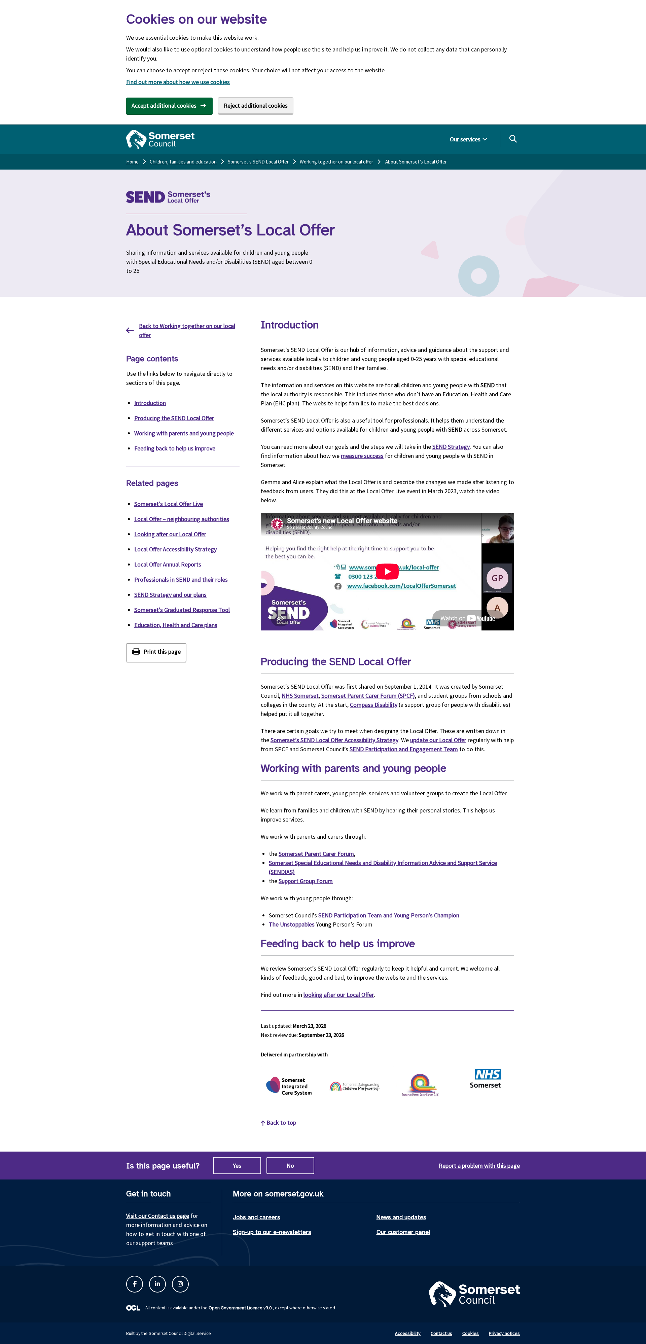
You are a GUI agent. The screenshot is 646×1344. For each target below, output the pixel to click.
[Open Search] (513, 139)
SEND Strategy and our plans (170, 594)
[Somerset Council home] (160, 139)
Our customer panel (403, 1232)
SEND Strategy (451, 446)
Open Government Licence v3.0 (240, 1308)
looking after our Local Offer (338, 994)
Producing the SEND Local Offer (174, 418)
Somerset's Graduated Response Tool (182, 610)
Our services (465, 139)
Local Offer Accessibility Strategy (175, 549)
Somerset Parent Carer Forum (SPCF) (368, 695)
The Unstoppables (292, 924)
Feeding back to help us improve (174, 448)
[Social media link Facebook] (134, 1284)
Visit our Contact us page (157, 1216)
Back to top (280, 1122)
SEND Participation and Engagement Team (404, 749)
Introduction (150, 403)
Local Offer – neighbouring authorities (181, 519)
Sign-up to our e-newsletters (272, 1232)
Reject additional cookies (256, 105)
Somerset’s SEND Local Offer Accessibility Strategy (334, 740)
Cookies (470, 1333)
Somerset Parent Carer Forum (316, 854)
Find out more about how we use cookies (178, 82)
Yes (237, 1165)
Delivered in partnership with (294, 1054)
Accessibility (408, 1333)
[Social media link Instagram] (180, 1284)
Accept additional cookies (164, 105)
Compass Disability (373, 705)
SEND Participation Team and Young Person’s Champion (388, 915)
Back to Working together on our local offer (187, 330)
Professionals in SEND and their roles (181, 579)
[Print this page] (156, 652)
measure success (362, 456)
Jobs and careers (256, 1217)
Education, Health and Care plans (175, 625)
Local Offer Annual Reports (167, 564)
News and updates (401, 1217)
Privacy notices (504, 1333)
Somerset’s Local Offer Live (168, 504)
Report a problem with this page (479, 1165)
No (290, 1165)
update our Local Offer (438, 740)
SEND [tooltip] (487, 385)
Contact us (441, 1333)
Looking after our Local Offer (170, 534)
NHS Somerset (300, 695)
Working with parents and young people (184, 433)
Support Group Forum (306, 881)
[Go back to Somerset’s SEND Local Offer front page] (185, 197)
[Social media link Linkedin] (157, 1284)
